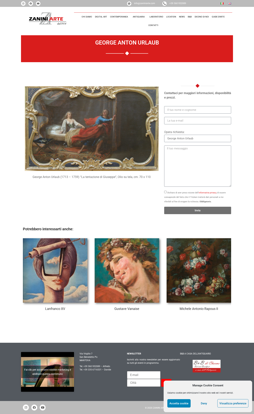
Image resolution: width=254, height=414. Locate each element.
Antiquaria (139, 17)
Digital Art (101, 17)
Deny (204, 403)
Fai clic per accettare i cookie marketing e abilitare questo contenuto (47, 371)
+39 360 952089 (177, 3)
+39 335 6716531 (92, 369)
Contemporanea (119, 17)
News (182, 17)
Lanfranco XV (55, 270)
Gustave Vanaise (126, 270)
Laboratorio (156, 17)
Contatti (153, 25)
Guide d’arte (218, 17)
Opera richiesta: (174, 132)
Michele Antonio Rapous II (199, 270)
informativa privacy (207, 193)
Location (171, 17)
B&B (190, 17)
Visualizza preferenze (232, 403)
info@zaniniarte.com (144, 3)
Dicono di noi (202, 17)
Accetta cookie (178, 403)
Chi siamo (87, 17)
